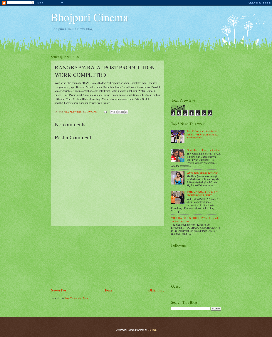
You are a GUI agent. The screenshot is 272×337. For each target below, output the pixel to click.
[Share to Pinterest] (126, 112)
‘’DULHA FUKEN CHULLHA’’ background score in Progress (194, 219)
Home (107, 290)
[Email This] (112, 112)
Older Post (156, 290)
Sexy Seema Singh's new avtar (202, 172)
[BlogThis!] (115, 112)
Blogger (152, 329)
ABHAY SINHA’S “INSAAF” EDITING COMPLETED (202, 193)
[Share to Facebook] (123, 112)
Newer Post (59, 290)
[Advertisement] (107, 257)
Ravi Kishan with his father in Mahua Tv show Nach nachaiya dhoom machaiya (202, 134)
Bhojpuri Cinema (89, 17)
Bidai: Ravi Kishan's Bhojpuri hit (203, 150)
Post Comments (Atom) (77, 298)
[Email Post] (105, 111)
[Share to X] (119, 112)
